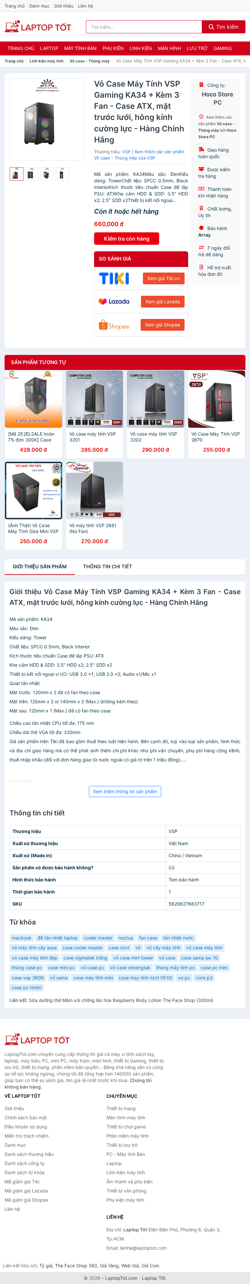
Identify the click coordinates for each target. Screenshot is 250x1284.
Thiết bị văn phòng (126, 1190)
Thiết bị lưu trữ (122, 1145)
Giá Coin (150, 1265)
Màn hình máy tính (125, 1117)
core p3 (204, 977)
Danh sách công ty (25, 1163)
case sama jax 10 (199, 957)
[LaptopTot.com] (38, 27)
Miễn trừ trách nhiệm (27, 1136)
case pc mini (214, 967)
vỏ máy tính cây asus (34, 947)
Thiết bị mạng (121, 1108)
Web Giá (130, 1265)
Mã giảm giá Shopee (26, 1200)
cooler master (98, 938)
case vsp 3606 (28, 977)
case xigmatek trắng (85, 957)
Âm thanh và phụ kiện (129, 1181)
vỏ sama (59, 977)
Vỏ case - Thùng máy (90, 60)
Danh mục (39, 5)
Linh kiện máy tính (46, 60)
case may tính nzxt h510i (145, 977)
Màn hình (169, 48)
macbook (22, 938)
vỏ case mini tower (133, 957)
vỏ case (167, 957)
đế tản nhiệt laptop (57, 938)
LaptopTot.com (121, 1278)
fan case (148, 938)
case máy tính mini (93, 977)
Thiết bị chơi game (126, 1126)
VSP (126, 151)
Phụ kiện (113, 48)
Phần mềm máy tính (127, 1136)
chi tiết (107, 566)
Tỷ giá (45, 1265)
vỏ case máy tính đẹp (35, 957)
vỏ (138, 947)
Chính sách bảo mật (26, 1117)
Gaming (223, 48)
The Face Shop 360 (76, 1265)
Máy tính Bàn (80, 48)
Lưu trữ (197, 48)
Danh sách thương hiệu (29, 1154)
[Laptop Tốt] (37, 1040)
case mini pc (61, 967)
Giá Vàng (109, 1265)
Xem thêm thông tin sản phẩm (125, 791)
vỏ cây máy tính (163, 947)
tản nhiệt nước (178, 938)
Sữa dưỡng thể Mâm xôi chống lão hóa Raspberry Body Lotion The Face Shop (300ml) (121, 1000)
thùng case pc (27, 967)
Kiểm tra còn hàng (126, 238)
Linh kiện (141, 48)
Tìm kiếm (227, 27)
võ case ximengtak (130, 967)
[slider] (16, 174)
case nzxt (119, 947)
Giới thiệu (64, 5)
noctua (125, 938)
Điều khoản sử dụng (26, 1126)
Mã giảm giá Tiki (22, 1181)
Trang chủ (15, 5)
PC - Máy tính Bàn (125, 1154)
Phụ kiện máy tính (125, 1200)
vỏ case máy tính (204, 947)
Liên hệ (85, 5)
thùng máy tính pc (175, 967)
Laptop (49, 48)
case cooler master (82, 947)
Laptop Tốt (153, 1278)
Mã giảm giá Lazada (26, 1190)
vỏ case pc (92, 967)
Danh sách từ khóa (25, 1172)
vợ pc (184, 977)
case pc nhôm (27, 987)
